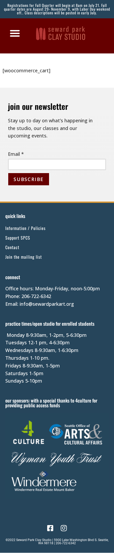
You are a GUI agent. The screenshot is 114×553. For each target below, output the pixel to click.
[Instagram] (64, 528)
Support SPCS (17, 237)
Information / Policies (25, 228)
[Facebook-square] (50, 528)
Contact (12, 247)
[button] (15, 33)
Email (16, 154)
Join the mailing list (23, 257)
